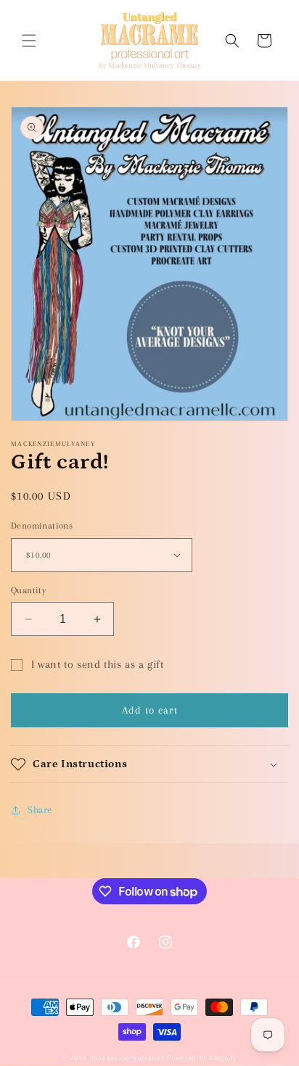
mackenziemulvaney (128, 1057)
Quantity (28, 590)
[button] (29, 41)
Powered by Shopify (202, 1057)
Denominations (42, 526)
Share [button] (40, 809)
